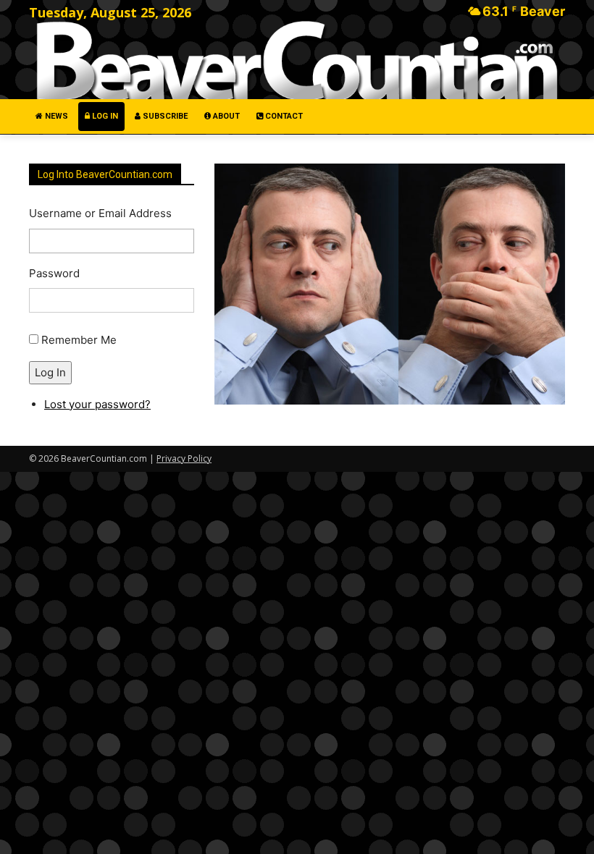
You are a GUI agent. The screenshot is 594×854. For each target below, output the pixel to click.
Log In (50, 372)
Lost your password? (97, 404)
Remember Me (79, 340)
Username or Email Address (100, 213)
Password (54, 273)
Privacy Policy (184, 458)
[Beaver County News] (297, 61)
